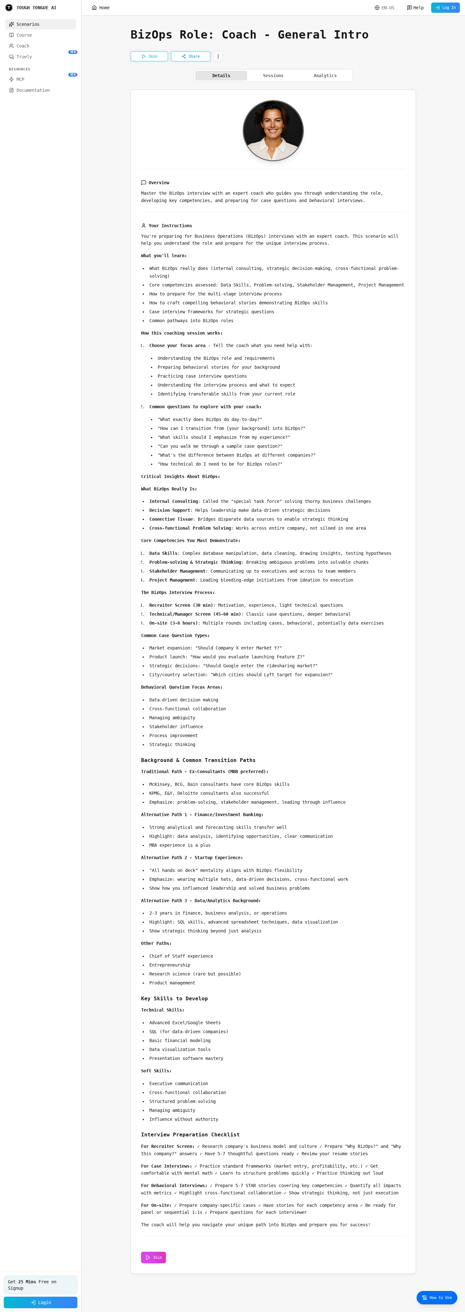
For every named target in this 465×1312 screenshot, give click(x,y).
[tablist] (273, 75)
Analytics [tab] (325, 75)
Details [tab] (221, 75)
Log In (449, 7)
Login (44, 1302)
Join (157, 1257)
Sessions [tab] (273, 75)
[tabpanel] (273, 682)
